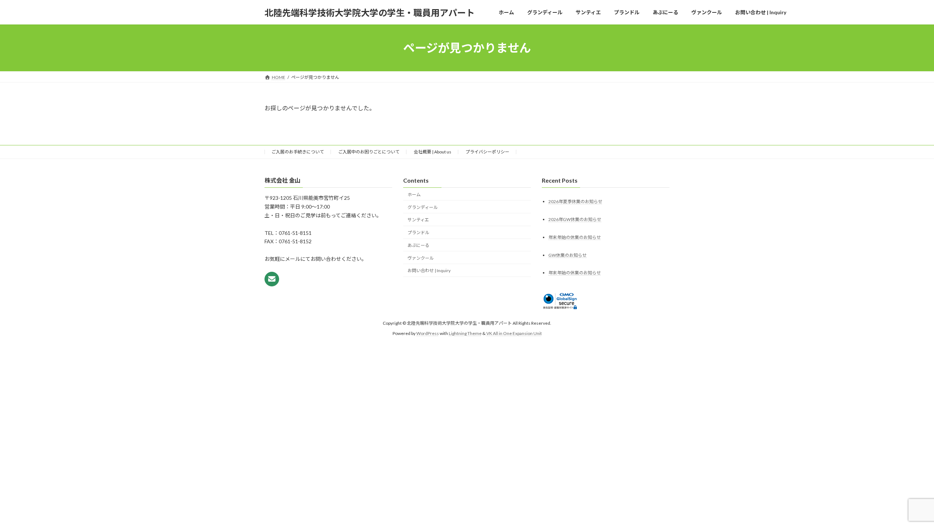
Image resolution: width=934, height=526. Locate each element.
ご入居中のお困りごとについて (369, 152)
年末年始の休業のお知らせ (574, 237)
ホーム (414, 194)
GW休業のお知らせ (567, 255)
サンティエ (418, 220)
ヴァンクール (421, 258)
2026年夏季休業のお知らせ (575, 201)
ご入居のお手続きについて (297, 152)
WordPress (427, 333)
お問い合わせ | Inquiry (429, 271)
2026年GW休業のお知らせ (574, 219)
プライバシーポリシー (487, 152)
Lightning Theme (465, 333)
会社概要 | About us (432, 152)
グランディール (423, 207)
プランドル (418, 233)
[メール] (272, 279)
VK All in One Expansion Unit (514, 333)
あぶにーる (418, 245)
